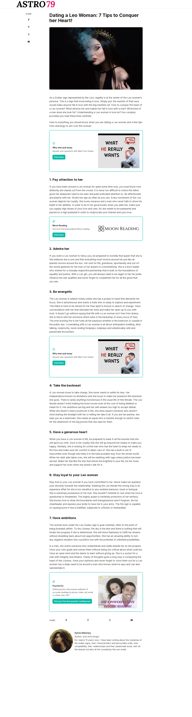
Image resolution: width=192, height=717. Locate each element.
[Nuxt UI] (36, 4)
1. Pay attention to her (66, 179)
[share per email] (29, 42)
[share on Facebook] (28, 20)
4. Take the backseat (65, 385)
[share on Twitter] (29, 34)
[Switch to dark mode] (96, 4)
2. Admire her (59, 249)
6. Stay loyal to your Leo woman (73, 475)
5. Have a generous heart (68, 432)
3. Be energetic (60, 292)
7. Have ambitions (62, 518)
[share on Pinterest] (29, 27)
